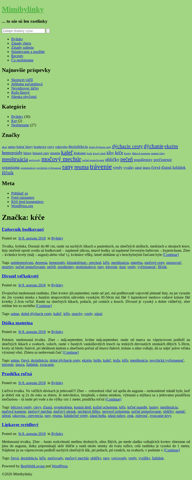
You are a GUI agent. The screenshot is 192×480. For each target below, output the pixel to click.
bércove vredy (21, 407)
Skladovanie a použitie (28, 52)
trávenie (101, 166)
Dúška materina (17, 322)
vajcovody (118, 458)
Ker (14, 121)
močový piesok (64, 411)
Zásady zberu (21, 43)
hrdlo (97, 360)
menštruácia (15, 159)
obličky (112, 159)
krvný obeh (99, 153)
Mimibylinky (23, 9)
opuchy (77, 314)
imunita (55, 153)
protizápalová (28, 168)
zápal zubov (116, 416)
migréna (137, 263)
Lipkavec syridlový (20, 424)
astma (11, 147)
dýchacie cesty (127, 146)
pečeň (126, 159)
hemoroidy (12, 152)
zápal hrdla (98, 416)
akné (4, 147)
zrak (130, 416)
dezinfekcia (78, 146)
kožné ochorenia (105, 407)
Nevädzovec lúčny (25, 88)
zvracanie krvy (160, 416)
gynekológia (63, 407)
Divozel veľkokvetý (20, 276)
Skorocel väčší (22, 80)
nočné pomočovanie (93, 160)
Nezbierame (20, 125)
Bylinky (17, 39)
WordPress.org (22, 206)
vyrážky (128, 167)
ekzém (171, 146)
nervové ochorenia (115, 411)
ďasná (166, 167)
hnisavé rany (41, 153)
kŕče (119, 152)
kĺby (110, 153)
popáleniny (143, 160)
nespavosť (173, 263)
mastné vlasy (158, 153)
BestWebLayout (33, 466)
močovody (35, 160)
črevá (155, 167)
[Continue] (171, 255)
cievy (50, 147)
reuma (81, 167)
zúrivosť (141, 416)
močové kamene (14, 411)
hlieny (27, 153)
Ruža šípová (20, 92)
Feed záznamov (22, 197)
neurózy (8, 267)
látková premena (141, 153)
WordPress (60, 466)
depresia (41, 263)
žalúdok (179, 167)
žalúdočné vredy (76, 416)
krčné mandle (137, 407)
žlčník (8, 172)
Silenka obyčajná (24, 97)
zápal (138, 167)
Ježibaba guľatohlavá (27, 84)
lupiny (127, 153)
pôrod (6, 416)
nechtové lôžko (89, 411)
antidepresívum (22, 263)
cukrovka (61, 147)
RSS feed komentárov (27, 202)
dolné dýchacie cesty (100, 147)
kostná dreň (82, 407)
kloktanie (80, 153)
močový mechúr (61, 159)
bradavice (40, 147)
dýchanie (153, 146)
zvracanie (47, 365)
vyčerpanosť (146, 267)
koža (89, 153)
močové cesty (154, 263)
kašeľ (67, 152)
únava (146, 167)
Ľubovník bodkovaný (23, 229)
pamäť (180, 411)
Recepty (17, 56)
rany (67, 166)
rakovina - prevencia (27, 416)
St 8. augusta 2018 (32, 238)
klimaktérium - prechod (84, 263)
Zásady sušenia (22, 47)
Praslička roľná (17, 373)
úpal (122, 267)
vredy (117, 167)
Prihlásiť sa (19, 193)
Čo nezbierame (22, 60)
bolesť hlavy (24, 147)
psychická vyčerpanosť (48, 168)
